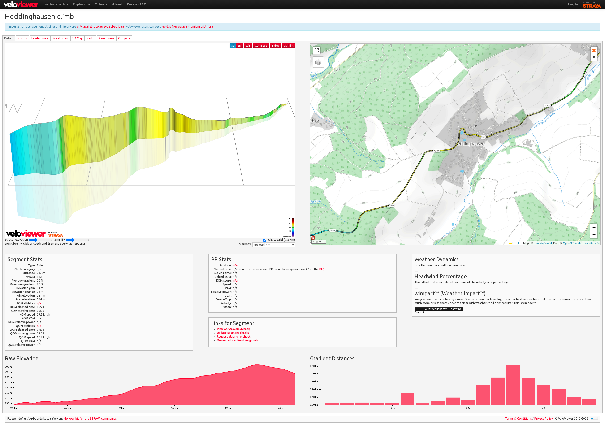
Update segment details (233, 332)
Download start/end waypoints (238, 340)
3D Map (77, 38)
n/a (39, 303)
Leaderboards (54, 4)
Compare (124, 38)
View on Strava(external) (233, 328)
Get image (261, 45)
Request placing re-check (233, 336)
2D (239, 45)
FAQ (322, 269)
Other (100, 4)
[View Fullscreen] (316, 50)
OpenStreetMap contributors (581, 243)
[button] (313, 237)
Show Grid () (281, 240)
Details (8, 38)
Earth (90, 38)
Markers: (245, 244)
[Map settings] (594, 57)
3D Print (288, 45)
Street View (106, 38)
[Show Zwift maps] (594, 50)
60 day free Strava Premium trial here (187, 26)
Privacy (543, 418)
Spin (248, 45)
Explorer (80, 4)
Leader (40, 38)
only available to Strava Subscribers (101, 26)
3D (233, 45)
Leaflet (516, 243)
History (22, 38)
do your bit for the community (90, 418)
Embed (276, 45)
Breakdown (60, 38)
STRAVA (592, 4)
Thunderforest (543, 243)
